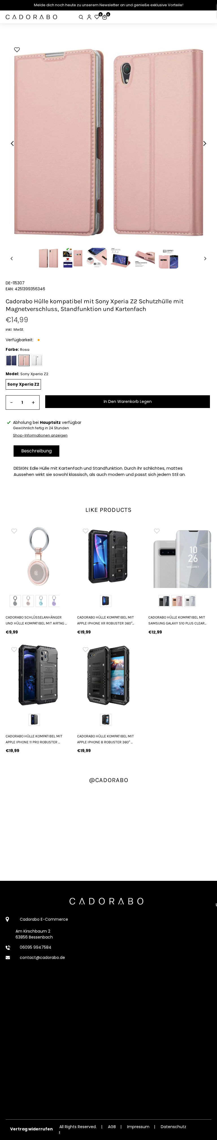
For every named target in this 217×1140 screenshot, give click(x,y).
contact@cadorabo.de (42, 957)
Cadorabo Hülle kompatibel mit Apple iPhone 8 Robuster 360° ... (105, 739)
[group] (37, 556)
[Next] (204, 143)
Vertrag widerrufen (31, 1129)
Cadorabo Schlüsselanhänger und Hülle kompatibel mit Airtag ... (36, 620)
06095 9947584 (35, 947)
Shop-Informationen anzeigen (40, 435)
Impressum (138, 1127)
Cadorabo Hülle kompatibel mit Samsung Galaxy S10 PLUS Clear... (177, 620)
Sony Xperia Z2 (23, 384)
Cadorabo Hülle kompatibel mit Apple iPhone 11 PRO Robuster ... (34, 739)
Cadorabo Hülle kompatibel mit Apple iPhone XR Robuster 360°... (105, 620)
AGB (112, 1127)
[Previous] (12, 143)
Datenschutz (173, 1127)
